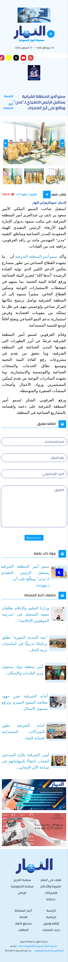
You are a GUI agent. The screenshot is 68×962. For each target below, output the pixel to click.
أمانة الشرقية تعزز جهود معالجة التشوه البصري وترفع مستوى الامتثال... (25, 702)
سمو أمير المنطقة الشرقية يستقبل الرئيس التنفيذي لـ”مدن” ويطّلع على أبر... (25, 572)
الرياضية (51, 917)
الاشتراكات (51, 892)
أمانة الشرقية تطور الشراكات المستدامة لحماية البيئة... (23, 731)
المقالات (23, 930)
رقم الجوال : (57, 457)
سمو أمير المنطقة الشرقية (36, 256)
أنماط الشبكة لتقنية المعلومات (48, 950)
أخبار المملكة (8, 106)
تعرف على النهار (50, 880)
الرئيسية (8, 96)
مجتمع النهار (23, 923)
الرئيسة (51, 910)
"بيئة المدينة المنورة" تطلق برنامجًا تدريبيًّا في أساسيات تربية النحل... (24, 643)
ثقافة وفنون (51, 923)
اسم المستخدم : (54, 441)
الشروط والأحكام (51, 886)
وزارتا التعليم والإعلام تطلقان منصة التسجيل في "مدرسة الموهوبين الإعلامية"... (25, 614)
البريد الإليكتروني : (52, 473)
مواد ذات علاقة (45, 553)
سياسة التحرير (22, 880)
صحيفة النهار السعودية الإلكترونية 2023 (37, 946)
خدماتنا (50, 899)
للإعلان (22, 892)
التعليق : (58, 490)
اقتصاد (23, 917)
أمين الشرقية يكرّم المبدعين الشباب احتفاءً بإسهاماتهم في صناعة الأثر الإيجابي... (25, 761)
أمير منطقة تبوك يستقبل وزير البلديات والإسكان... (22, 670)
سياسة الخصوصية (22, 886)
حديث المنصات (51, 930)
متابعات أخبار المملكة (40, 595)
